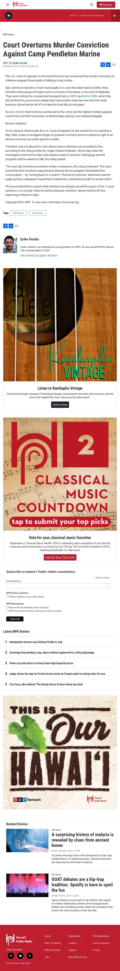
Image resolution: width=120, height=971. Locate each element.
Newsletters (75, 936)
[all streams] (115, 15)
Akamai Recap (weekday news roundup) (28, 607)
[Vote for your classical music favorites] (60, 474)
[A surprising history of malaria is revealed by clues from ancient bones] (27, 840)
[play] (8, 15)
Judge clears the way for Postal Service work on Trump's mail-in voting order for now (57, 673)
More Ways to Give (78, 957)
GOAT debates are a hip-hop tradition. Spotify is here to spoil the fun (82, 885)
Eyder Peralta (20, 63)
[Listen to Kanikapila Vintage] (60, 324)
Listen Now (60, 404)
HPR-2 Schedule (53, 950)
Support (73, 950)
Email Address (14, 581)
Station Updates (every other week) (26, 596)
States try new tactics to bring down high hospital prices (41, 663)
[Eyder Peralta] (10, 243)
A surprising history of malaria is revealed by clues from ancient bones (83, 840)
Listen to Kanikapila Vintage (60, 388)
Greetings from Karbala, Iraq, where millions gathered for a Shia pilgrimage (51, 652)
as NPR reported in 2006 (82, 96)
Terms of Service (101, 943)
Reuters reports (15, 112)
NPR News (8, 34)
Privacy (96, 950)
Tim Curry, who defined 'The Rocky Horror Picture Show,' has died (45, 684)
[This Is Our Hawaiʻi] (60, 752)
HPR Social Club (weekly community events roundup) (35, 611)
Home (48, 936)
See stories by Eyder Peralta (38, 255)
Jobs (47, 957)
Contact (73, 943)
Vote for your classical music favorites (60, 537)
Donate (107, 4)
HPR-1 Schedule (53, 943)
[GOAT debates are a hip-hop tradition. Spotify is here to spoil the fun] (27, 885)
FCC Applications (101, 936)
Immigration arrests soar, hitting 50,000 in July (35, 642)
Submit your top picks (60, 557)
